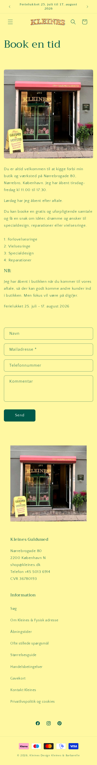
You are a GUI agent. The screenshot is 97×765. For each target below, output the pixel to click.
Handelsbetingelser (26, 667)
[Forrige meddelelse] (9, 6)
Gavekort (18, 678)
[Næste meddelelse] (87, 6)
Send (20, 415)
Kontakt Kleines (23, 690)
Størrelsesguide (23, 655)
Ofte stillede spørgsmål (29, 643)
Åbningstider (21, 632)
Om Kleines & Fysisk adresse (34, 620)
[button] (10, 22)
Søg (13, 609)
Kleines (34, 755)
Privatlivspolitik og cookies (32, 702)
